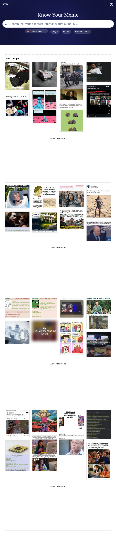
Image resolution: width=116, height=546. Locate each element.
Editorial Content (82, 31)
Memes (66, 31)
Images (55, 31)
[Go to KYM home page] (5, 4)
